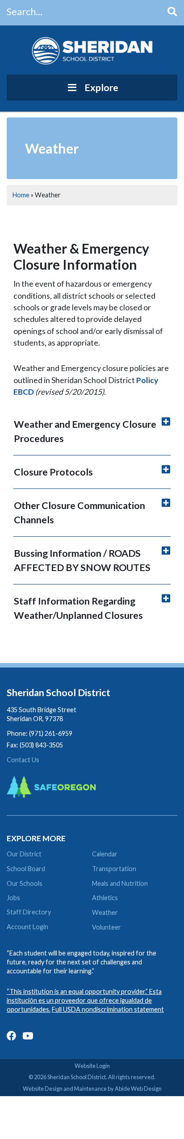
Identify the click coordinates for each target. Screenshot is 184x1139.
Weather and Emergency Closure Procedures (85, 431)
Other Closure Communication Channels (79, 513)
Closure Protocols (53, 472)
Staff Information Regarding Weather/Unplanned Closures (78, 608)
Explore (101, 87)
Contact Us (23, 760)
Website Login (92, 1065)
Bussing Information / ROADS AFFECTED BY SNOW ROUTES (82, 560)
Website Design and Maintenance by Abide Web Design (92, 1088)
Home (21, 195)
